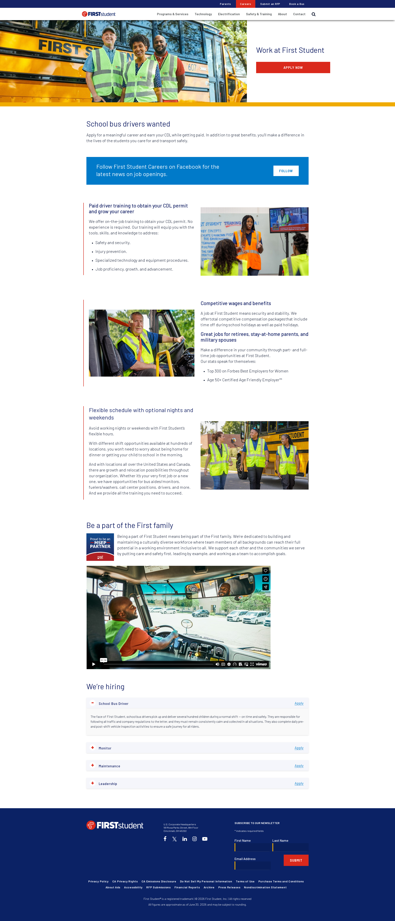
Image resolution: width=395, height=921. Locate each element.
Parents (225, 4)
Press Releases (229, 887)
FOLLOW (286, 170)
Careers (245, 4)
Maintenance (105, 765)
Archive (209, 887)
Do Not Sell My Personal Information (206, 881)
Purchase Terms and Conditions (281, 881)
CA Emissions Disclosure (159, 881)
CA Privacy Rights (125, 881)
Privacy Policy (98, 881)
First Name (243, 840)
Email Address (245, 859)
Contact (299, 14)
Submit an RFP (270, 4)
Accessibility (133, 887)
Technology (203, 14)
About (282, 14)
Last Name (280, 840)
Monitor (101, 747)
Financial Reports (187, 887)
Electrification (229, 14)
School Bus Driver (110, 703)
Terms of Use (245, 881)
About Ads (113, 887)
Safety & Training (259, 14)
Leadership (104, 783)
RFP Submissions (158, 887)
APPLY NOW (293, 67)
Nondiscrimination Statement (265, 887)
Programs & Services (172, 14)
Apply (299, 703)
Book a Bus (296, 4)
